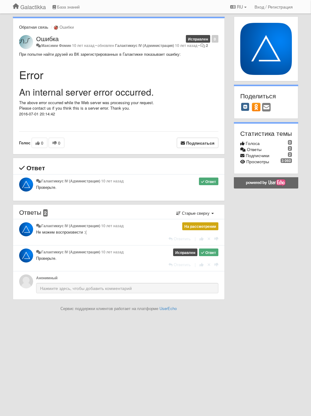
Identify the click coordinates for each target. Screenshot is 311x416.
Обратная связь (33, 27)
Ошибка (47, 38)
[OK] (256, 106)
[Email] (266, 107)
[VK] (245, 106)
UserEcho (168, 308)
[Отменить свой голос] (208, 238)
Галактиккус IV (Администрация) (144, 45)
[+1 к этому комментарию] (201, 238)
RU (240, 7)
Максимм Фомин (56, 45)
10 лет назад (112, 181)
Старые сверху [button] (196, 213)
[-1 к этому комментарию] (216, 238)
